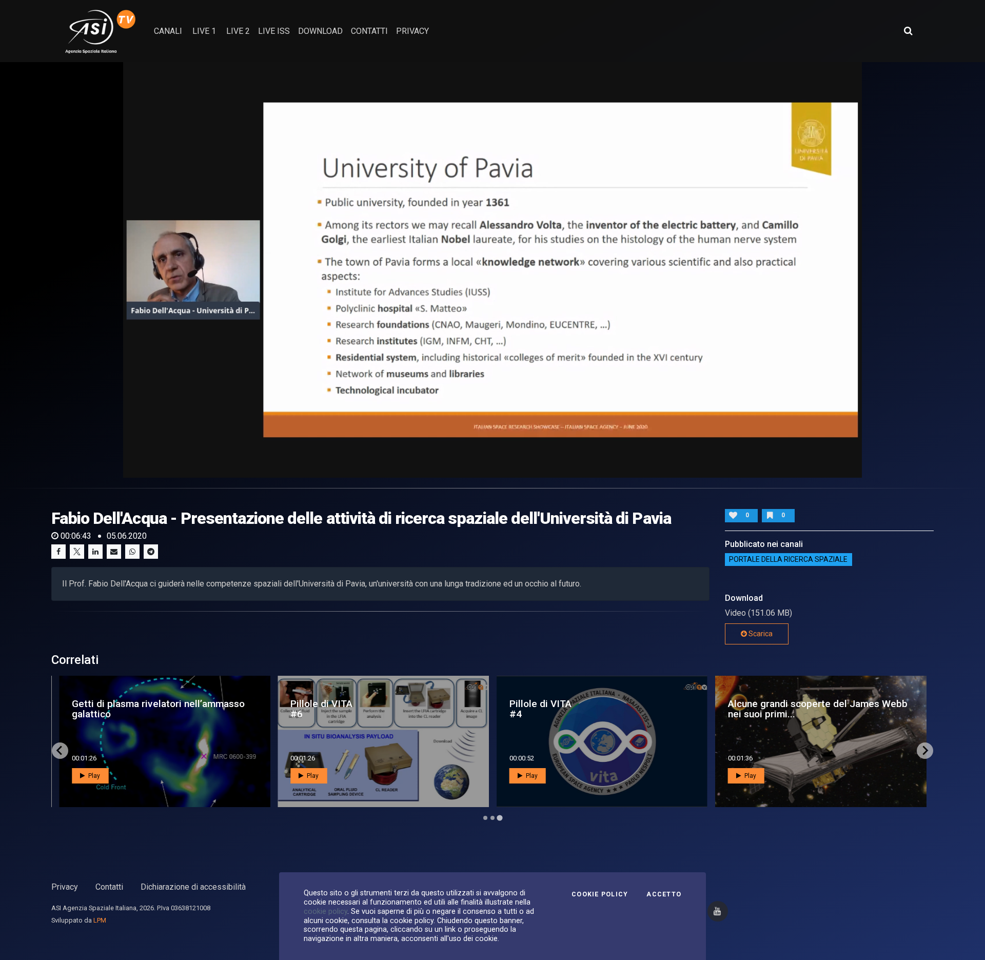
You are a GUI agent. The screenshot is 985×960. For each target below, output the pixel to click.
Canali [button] (168, 31)
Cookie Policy (600, 894)
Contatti (109, 887)
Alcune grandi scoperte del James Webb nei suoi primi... (818, 708)
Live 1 (204, 31)
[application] (492, 270)
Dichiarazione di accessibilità (193, 887)
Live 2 (238, 31)
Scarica (760, 634)
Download (320, 31)
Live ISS (274, 31)
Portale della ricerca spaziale (788, 560)
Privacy (64, 887)
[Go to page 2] (492, 818)
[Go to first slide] (925, 750)
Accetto (663, 894)
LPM (99, 920)
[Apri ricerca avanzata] (908, 31)
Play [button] (93, 775)
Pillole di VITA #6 (321, 708)
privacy (412, 31)
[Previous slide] (60, 750)
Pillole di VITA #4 (540, 708)
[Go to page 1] (485, 818)
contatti (369, 31)
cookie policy (325, 911)
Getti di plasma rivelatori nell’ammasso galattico (158, 708)
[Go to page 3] (499, 817)
